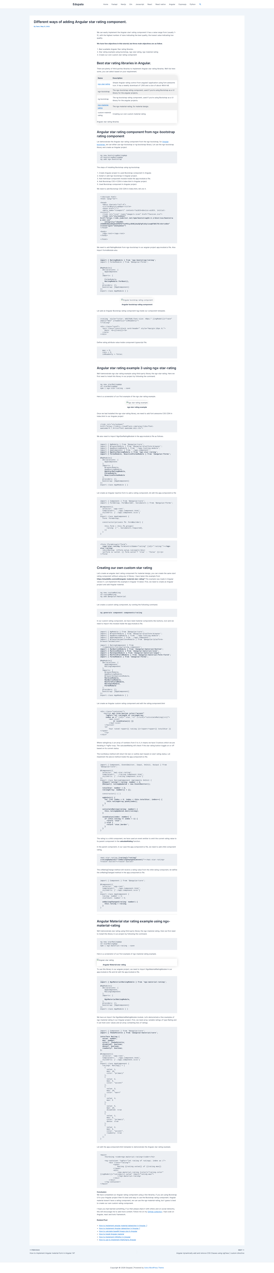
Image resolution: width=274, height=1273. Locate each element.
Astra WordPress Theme (154, 1268)
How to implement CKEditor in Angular (114, 1237)
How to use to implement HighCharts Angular (117, 1240)
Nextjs (123, 4)
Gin (130, 4)
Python (192, 4)
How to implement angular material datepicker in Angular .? (123, 1226)
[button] (200, 4)
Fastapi (114, 4)
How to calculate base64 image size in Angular (118, 1231)
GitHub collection (155, 1212)
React (149, 4)
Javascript (140, 4)
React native (161, 4)
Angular (172, 4)
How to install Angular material (111, 1234)
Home (105, 4)
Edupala (78, 4)
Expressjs (182, 4)
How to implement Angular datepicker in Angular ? (119, 1228)
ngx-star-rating (104, 84)
